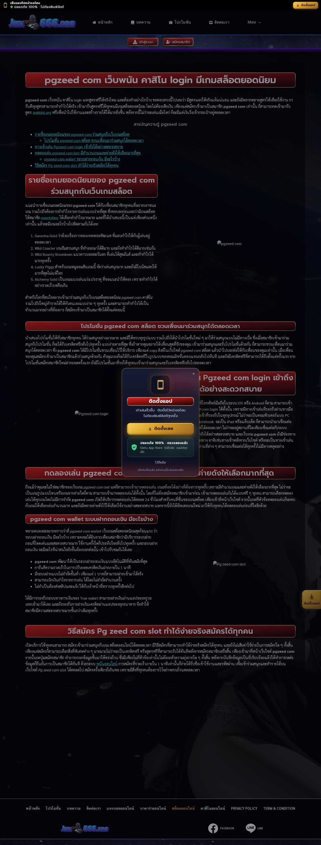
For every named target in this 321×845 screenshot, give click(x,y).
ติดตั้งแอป (308, 5)
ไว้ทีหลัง (160, 462)
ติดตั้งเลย (163, 428)
